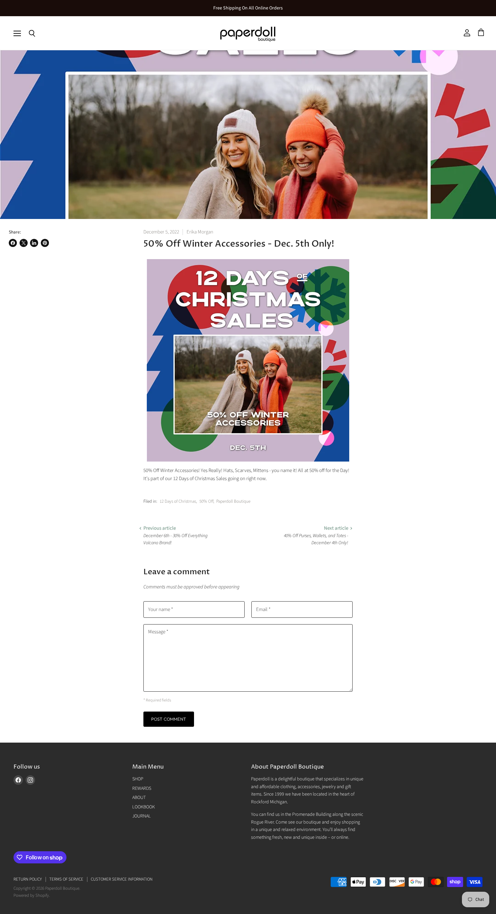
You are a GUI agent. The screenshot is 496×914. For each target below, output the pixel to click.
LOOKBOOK (143, 807)
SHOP (137, 779)
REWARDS (141, 788)
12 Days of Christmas (178, 501)
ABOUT (139, 797)
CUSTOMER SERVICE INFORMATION (122, 879)
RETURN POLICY (27, 879)
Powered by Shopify (31, 895)
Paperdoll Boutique (233, 501)
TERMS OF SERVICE (66, 879)
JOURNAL (141, 816)
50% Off (206, 501)
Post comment (168, 719)
